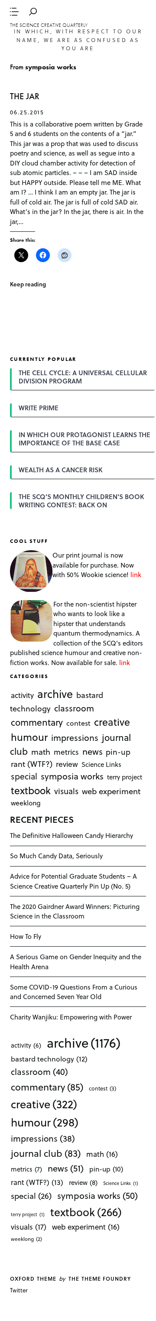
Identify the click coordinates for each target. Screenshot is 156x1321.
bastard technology (49, 1059)
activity (22, 695)
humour (29, 737)
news (92, 751)
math (40, 751)
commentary (37, 722)
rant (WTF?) (31, 763)
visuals (66, 790)
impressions (74, 737)
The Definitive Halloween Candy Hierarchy (71, 835)
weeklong (26, 803)
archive (55, 693)
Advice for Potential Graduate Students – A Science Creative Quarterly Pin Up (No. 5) (73, 881)
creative (112, 721)
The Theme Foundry (99, 1278)
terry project (124, 777)
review (67, 763)
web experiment (111, 790)
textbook (31, 789)
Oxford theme (33, 1278)
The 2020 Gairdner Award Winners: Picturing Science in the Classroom (75, 911)
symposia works (72, 775)
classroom (74, 707)
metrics (66, 751)
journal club (46, 1153)
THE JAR (24, 96)
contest (78, 723)
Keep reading (28, 284)
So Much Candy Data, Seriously (56, 855)
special (24, 776)
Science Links (101, 764)
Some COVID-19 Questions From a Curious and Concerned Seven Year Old (73, 992)
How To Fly (25, 936)
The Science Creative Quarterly (49, 25)
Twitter (19, 1290)
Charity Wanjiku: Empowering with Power (71, 1017)
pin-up (118, 751)
